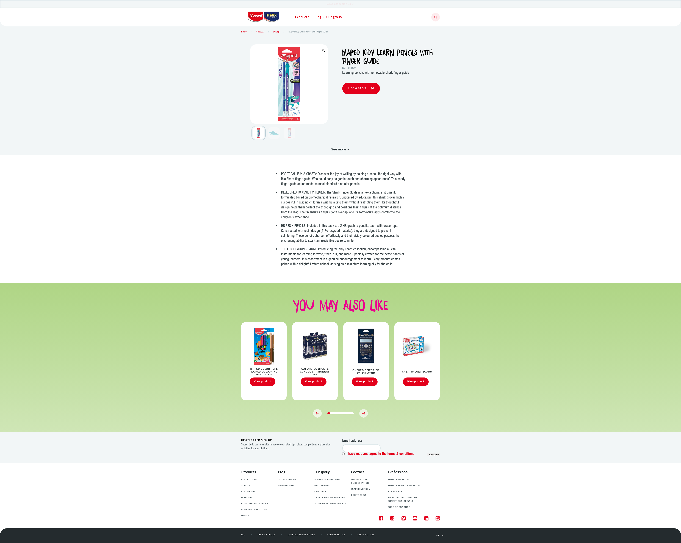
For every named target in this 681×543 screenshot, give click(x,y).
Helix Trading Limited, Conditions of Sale (403, 499)
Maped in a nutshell (328, 479)
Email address (352, 441)
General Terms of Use (301, 535)
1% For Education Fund (329, 497)
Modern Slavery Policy (330, 503)
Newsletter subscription (360, 481)
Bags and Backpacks (254, 503)
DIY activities (287, 479)
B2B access (395, 491)
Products (302, 17)
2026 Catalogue (398, 479)
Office (245, 515)
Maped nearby (360, 489)
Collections (249, 479)
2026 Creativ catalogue (404, 485)
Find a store (357, 88)
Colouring (248, 491)
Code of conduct (399, 507)
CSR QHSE (320, 491)
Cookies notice (336, 535)
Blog (317, 17)
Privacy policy (266, 535)
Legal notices (366, 535)
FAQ (243, 535)
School (246, 485)
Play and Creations (254, 509)
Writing (246, 497)
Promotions (286, 485)
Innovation (322, 485)
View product (262, 381)
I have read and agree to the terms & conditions (380, 454)
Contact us (359, 495)
